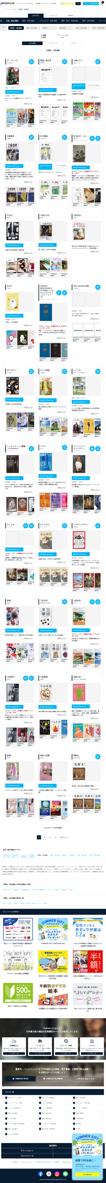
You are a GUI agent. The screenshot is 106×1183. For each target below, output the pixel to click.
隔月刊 (23, 903)
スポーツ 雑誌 (12, 1118)
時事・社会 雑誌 (31, 28)
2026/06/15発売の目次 (79, 167)
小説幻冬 (77, 601)
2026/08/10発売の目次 (13, 166)
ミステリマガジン (80, 524)
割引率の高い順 (53, 43)
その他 (78, 1129)
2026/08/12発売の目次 (46, 90)
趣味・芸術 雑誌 (28, 21)
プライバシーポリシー (27, 1162)
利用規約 (15, 1162)
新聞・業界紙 (79, 1113)
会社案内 (56, 1162)
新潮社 (64, 890)
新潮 (9, 755)
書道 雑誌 (32, 857)
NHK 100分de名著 (81, 286)
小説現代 (10, 677)
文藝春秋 (10, 136)
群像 (9, 601)
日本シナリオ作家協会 (38, 890)
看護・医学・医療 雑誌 (69, 21)
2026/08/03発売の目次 (79, 402)
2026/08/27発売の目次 (79, 630)
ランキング (46, 3)
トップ (4, 9)
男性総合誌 (15, 855)
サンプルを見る (94, 85)
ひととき (10, 524)
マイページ (20, 3)
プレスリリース (27, 1156)
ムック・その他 (42, 903)
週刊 (10, 903)
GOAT (9, 286)
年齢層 (70, 15)
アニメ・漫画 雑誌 (47, 1103)
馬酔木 (76, 755)
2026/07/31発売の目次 (13, 478)
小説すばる (44, 215)
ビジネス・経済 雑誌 (14, 1108)
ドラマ (43, 446)
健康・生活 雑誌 (12, 1113)
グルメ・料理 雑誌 (13, 1134)
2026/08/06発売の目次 (13, 92)
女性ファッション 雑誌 (14, 1097)
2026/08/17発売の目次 (46, 245)
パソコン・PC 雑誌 (81, 1108)
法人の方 (53, 3)
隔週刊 (16, 903)
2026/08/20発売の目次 (13, 549)
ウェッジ (49, 890)
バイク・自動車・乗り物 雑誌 (16, 1123)
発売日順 (73, 43)
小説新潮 (44, 677)
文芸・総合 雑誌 (12, 9)
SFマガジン (12, 370)
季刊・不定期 (31, 903)
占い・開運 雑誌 (22, 857)
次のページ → (64, 837)
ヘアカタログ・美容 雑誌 (48, 21)
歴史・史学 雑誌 (81, 28)
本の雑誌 (44, 136)
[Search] (78, 3)
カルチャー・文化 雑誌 (28, 855)
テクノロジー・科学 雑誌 (83, 1103)
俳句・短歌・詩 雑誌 (9, 857)
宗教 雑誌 (63, 28)
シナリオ (77, 370)
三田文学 (44, 601)
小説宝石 (77, 215)
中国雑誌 (78, 1123)
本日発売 (38, 3)
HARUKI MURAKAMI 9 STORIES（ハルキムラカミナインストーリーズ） (47, 291)
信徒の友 (77, 677)
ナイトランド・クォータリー (79, 447)
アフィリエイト (27, 1151)
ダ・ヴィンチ (12, 60)
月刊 (4, 903)
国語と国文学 (45, 60)
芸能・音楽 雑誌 (12, 1129)
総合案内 (53, 1146)
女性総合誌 (6, 855)
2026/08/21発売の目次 (46, 400)
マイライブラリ (29, 3)
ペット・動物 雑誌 (47, 1108)
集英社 (57, 890)
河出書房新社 (25, 890)
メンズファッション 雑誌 (15, 1103)
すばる (10, 215)
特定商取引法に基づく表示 (43, 1162)
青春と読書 (44, 755)
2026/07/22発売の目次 (13, 707)
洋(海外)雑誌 (79, 1118)
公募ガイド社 (7, 890)
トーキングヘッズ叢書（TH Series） (16, 447)
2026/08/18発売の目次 (46, 476)
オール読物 (44, 370)
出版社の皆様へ (66, 1162)
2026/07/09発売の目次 (79, 86)
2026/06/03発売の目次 (13, 316)
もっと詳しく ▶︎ (14, 1053)
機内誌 (45, 28)
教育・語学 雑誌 (88, 21)
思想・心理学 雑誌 (95, 855)
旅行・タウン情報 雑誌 (48, 1097)
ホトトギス (44, 524)
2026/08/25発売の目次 (13, 399)
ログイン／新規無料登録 (91, 3)
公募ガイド (78, 60)
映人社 (71, 890)
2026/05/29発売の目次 (46, 630)
